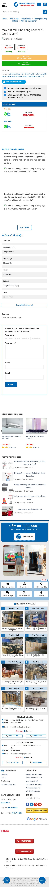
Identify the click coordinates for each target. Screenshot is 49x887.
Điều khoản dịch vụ (33, 791)
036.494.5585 (13, 808)
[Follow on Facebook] (27, 804)
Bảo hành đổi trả (32, 781)
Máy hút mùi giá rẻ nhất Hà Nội (30, 509)
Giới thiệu (4, 774)
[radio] (8, 47)
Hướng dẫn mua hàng (34, 774)
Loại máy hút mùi (22, 74)
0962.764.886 (28, 115)
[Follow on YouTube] (40, 804)
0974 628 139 (37, 736)
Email (7, 373)
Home (4, 19)
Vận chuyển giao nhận (34, 784)
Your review (10, 343)
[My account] (39, 4)
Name (7, 363)
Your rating (10, 335)
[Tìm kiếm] (45, 12)
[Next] (47, 435)
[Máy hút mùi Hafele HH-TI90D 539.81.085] (12, 426)
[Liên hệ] (42, 880)
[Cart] (45, 4)
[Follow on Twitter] (32, 804)
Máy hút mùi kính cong (36, 74)
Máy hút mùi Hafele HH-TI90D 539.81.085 (11, 437)
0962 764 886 (13, 736)
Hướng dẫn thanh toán (34, 778)
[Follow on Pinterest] (36, 804)
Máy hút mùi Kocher (29, 21)
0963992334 (29, 127)
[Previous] (1, 435)
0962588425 (5, 803)
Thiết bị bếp (14, 19)
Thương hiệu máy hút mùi (36, 76)
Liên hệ (3, 778)
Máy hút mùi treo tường (19, 76)
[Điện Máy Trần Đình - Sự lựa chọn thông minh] (24, 4)
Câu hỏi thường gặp (8, 785)
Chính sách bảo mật (33, 788)
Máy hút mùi (26, 19)
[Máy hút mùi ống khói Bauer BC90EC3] (36, 426)
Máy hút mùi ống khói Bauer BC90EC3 (35, 437)
